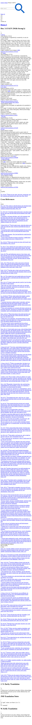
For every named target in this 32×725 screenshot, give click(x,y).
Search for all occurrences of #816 (9, 115)
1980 (18, 50)
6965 (9, 91)
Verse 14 (3, 14)
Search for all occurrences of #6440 (9, 157)
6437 (14, 156)
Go (1, 20)
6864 (24, 163)
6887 (4, 161)
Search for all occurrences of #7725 (9, 85)
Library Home (4, 2)
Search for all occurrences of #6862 (9, 173)
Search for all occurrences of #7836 (9, 187)
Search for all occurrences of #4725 (9, 101)
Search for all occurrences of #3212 (9, 51)
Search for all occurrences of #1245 (9, 128)
